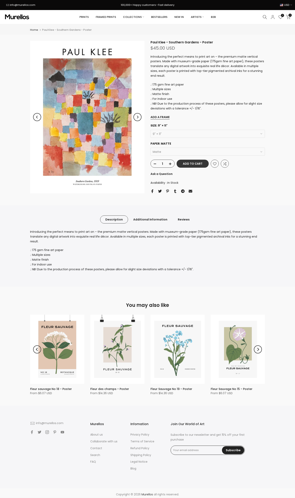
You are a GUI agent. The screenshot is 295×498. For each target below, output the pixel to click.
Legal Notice (139, 462)
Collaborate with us (103, 441)
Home (34, 30)
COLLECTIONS (132, 17)
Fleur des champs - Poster (109, 389)
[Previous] (37, 117)
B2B (213, 17)
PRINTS (84, 17)
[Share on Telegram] (183, 191)
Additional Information (150, 219)
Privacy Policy (139, 435)
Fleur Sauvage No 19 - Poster (171, 389)
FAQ (93, 462)
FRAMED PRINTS (106, 17)
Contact (96, 448)
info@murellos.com (22, 5)
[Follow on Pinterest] (55, 432)
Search (95, 455)
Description (114, 219)
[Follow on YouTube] (62, 432)
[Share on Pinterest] (167, 191)
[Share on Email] (190, 191)
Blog (133, 468)
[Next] (137, 117)
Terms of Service (142, 441)
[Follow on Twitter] (39, 432)
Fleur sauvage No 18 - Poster (51, 389)
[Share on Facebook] (152, 191)
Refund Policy (139, 448)
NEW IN (179, 17)
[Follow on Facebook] (32, 432)
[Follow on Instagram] (47, 432)
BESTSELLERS (159, 17)
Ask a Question (162, 174)
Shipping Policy (140, 455)
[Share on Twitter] (160, 191)
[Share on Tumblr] (175, 191)
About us (96, 435)
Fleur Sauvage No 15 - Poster (231, 389)
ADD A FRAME (160, 117)
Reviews (184, 219)
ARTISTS (196, 17)
